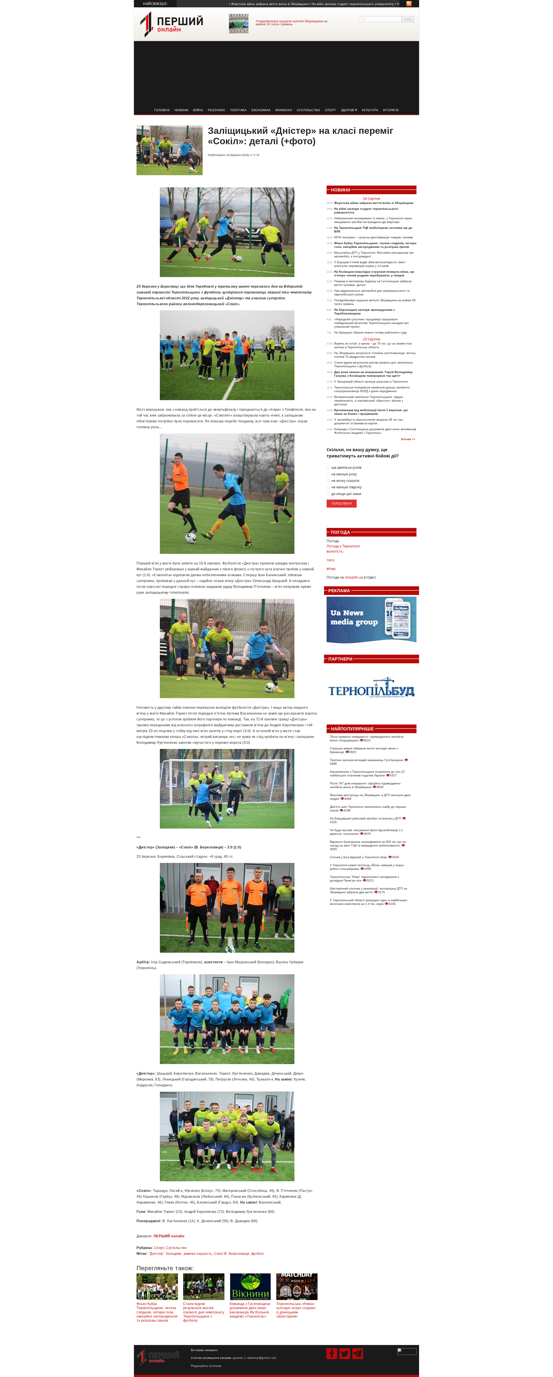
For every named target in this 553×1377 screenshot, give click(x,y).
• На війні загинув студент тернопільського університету (312, 4)
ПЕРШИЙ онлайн (169, 1236)
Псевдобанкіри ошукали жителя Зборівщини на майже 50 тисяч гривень (291, 22)
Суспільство (308, 110)
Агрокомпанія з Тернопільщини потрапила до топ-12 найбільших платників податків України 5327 (367, 773)
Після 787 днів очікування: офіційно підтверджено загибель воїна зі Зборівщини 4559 (365, 785)
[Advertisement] (276, 73)
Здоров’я (349, 110)
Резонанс (217, 110)
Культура (370, 110)
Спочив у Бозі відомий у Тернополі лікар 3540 (364, 857)
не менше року (344, 474)
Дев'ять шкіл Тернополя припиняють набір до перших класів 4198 (368, 808)
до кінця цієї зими (346, 494)
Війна (198, 110)
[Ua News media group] (371, 622)
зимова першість (197, 1253)
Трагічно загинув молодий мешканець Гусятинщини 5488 (367, 761)
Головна (162, 110)
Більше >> (408, 439)
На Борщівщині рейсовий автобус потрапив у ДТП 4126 (366, 820)
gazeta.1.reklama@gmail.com (254, 1357)
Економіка (261, 110)
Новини (182, 110)
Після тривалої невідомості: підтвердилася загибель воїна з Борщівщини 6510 (367, 738)
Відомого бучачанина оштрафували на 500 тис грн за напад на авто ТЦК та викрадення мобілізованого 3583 (368, 845)
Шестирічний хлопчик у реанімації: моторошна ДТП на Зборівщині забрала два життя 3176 (368, 890)
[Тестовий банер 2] (371, 691)
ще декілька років (346, 467)
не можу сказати (345, 480)
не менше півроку (346, 487)
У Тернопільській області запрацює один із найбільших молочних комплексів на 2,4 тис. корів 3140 (368, 902)
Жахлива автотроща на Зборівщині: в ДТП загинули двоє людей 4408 (370, 796)
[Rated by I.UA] (406, 1351)
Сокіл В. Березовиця (231, 1253)
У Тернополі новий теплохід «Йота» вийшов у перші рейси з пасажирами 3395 (367, 866)
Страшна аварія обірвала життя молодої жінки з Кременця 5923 (364, 750)
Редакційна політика (206, 1365)
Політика (238, 110)
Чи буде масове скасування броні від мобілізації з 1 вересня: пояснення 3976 (366, 831)
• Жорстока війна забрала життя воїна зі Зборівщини (230, 4)
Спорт (330, 110)
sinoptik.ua (354, 577)
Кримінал (283, 110)
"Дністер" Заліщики (165, 1253)
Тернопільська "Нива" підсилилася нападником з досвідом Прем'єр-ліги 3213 (364, 878)
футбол (257, 1253)
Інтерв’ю (391, 110)
